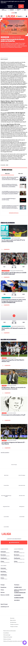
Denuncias (12, 618)
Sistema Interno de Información (9, 630)
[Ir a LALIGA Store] (14, 13)
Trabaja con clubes (14, 626)
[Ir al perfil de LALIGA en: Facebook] (2, 612)
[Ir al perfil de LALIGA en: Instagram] (6, 612)
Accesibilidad (6, 632)
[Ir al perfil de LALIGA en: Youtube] (26, 612)
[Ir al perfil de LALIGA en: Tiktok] (18, 612)
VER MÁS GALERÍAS (4, 452)
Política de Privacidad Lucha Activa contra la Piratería (14, 641)
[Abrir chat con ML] (25, 643)
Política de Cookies (7, 639)
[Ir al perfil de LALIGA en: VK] (22, 612)
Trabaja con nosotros (14, 624)
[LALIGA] (10, 16)
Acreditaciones (13, 622)
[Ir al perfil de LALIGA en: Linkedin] (14, 612)
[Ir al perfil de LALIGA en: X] (10, 612)
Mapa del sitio (13, 620)
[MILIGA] (26, 16)
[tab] (7, 173)
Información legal (6, 634)
